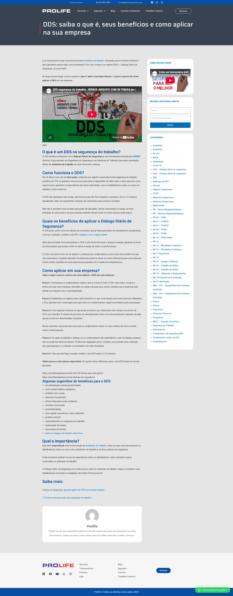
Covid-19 (157, 165)
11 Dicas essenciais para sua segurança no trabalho (66, 497)
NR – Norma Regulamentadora (167, 209)
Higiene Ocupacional (162, 189)
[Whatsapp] (157, 2)
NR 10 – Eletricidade (162, 237)
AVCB (155, 157)
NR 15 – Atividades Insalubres (167, 245)
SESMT (137, 156)
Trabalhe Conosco (154, 11)
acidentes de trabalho (94, 60)
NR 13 (156, 241)
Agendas (98, 11)
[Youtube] (57, 574)
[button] (103, 2)
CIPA (56, 181)
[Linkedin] (43, 574)
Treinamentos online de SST (166, 337)
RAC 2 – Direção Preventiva (166, 321)
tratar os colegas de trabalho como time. (64, 433)
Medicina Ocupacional (163, 197)
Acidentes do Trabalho (96, 445)
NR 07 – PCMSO (161, 221)
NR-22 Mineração (161, 281)
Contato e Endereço (130, 11)
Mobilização (158, 205)
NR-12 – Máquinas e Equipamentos (169, 273)
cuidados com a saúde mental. (93, 234)
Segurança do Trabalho (163, 325)
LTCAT (156, 193)
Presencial (158, 309)
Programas (158, 317)
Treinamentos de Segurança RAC (168, 333)
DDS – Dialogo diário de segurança (169, 169)
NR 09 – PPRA (160, 229)
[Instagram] (162, 2)
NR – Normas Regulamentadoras (168, 213)
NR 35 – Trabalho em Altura (165, 265)
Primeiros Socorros (162, 313)
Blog (113, 11)
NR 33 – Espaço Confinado (165, 261)
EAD (155, 177)
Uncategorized (160, 341)
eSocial (156, 185)
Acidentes (157, 145)
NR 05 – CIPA (159, 217)
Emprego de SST (161, 181)
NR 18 (156, 257)
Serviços (81, 11)
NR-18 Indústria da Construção (167, 277)
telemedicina (159, 329)
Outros (156, 301)
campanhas (158, 161)
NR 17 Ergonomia (161, 253)
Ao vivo (156, 153)
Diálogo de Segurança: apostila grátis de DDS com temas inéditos (73, 490)
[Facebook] (152, 2)
